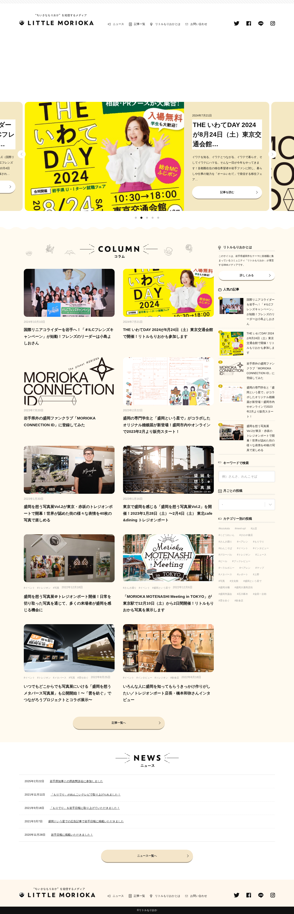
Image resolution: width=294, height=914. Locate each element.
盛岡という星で (253, 581)
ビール (223, 561)
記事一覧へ (119, 722)
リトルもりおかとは (167, 24)
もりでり (259, 541)
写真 (222, 581)
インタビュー (261, 548)
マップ (260, 567)
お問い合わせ (198, 24)
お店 (254, 528)
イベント (243, 548)
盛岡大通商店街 (244, 587)
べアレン (243, 541)
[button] (22, 154)
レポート (243, 574)
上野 (256, 574)
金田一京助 (260, 594)
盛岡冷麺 (225, 587)
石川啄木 (243, 594)
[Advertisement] (147, 64)
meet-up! (241, 528)
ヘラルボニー (227, 567)
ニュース (118, 24)
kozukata (225, 528)
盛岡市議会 (226, 594)
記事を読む (227, 192)
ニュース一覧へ (147, 855)
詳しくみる (247, 275)
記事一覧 (139, 24)
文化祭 (234, 581)
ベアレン (245, 567)
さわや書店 (247, 535)
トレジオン (244, 554)
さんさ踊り (226, 541)
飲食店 (239, 600)
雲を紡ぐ (225, 600)
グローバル (226, 554)
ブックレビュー (242, 561)
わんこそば (226, 548)
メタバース (226, 574)
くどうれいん (227, 535)
